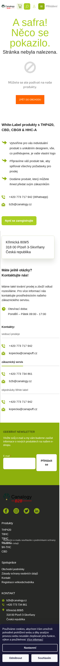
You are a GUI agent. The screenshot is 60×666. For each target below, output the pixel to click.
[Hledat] (27, 6)
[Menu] (41, 6)
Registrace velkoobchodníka (18, 582)
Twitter (26, 511)
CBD (4, 551)
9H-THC (6, 547)
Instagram (16, 511)
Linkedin (37, 511)
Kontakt (6, 578)
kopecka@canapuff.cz (23, 353)
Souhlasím (44, 658)
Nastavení (30, 647)
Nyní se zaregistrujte (19, 220)
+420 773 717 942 (20, 345)
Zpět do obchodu (30, 99)
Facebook (6, 511)
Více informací (35, 639)
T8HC (5, 534)
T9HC (5, 538)
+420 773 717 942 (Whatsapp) (28, 197)
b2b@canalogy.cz (20, 204)
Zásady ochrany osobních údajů (20, 573)
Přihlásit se (46, 462)
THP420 (6, 530)
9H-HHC (7, 543)
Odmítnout (15, 658)
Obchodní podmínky (13, 569)
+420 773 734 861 (20, 373)
